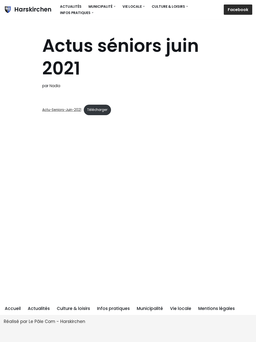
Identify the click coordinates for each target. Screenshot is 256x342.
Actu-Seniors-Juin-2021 (61, 109)
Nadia (55, 85)
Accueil (13, 308)
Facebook (238, 10)
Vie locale (180, 308)
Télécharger (97, 109)
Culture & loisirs (73, 308)
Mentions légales (216, 308)
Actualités (71, 6)
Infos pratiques (113, 308)
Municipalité (150, 308)
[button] (115, 6)
